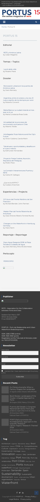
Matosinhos (5, 458)
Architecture (6, 444)
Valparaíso (17, 479)
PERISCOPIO (8, 261)
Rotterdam (6, 471)
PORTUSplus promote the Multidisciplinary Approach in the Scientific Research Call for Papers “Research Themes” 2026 (24, 424)
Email (3, 364)
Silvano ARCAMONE (29, 392)
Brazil (33, 443)
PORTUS (19, 497)
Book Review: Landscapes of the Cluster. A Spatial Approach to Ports (23, 398)
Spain (25, 470)
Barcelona (21, 443)
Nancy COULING (28, 402)
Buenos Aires (5, 446)
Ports (19, 464)
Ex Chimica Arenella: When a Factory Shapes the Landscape (22, 388)
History (23, 451)
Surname (5, 357)
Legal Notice (14, 499)
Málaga (12, 458)
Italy (24, 454)
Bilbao (28, 443)
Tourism (16, 477)
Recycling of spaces (24, 468)
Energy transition (30, 448)
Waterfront (10, 483)
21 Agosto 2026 (15, 392)
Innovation (8, 454)
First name (5, 350)
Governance (7, 451)
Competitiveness (30, 446)
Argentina (14, 443)
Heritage (16, 451)
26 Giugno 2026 (15, 402)
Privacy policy (25, 499)
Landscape (31, 454)
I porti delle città (9, 69)
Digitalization (13, 448)
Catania (12, 446)
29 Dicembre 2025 (16, 413)
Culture (5, 449)
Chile (17, 446)
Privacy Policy (30, 497)
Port (18, 457)
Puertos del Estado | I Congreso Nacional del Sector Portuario (23, 409)
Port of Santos (11, 465)
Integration (19, 454)
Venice (23, 479)
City (22, 446)
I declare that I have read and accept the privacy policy (20, 372)
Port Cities (18, 461)
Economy (21, 448)
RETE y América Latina (12, 53)
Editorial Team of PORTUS (19, 415)
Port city (28, 461)
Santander (16, 470)
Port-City (26, 458)
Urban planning (24, 477)
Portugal (15, 468)
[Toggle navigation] (4, 22)
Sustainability (11, 474)
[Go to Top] (36, 493)
